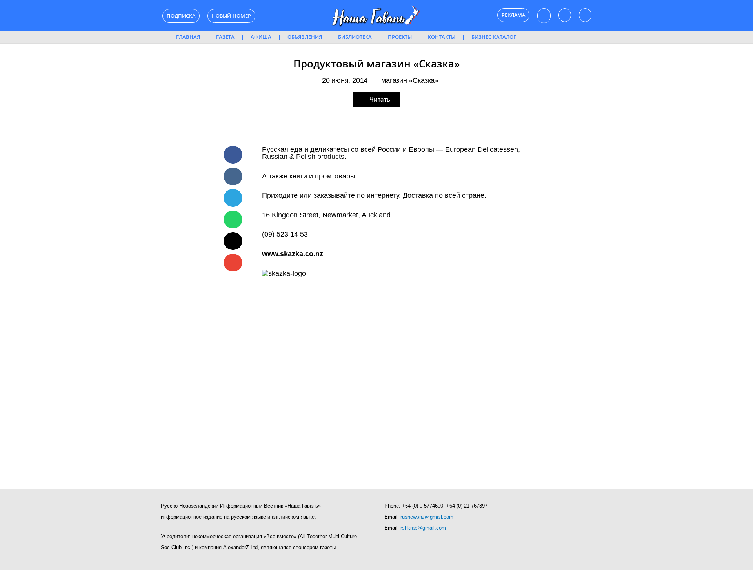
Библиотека (355, 37)
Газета (225, 37)
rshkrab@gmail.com (423, 528)
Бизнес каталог (493, 37)
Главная (188, 37)
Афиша (261, 37)
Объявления (304, 37)
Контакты (441, 37)
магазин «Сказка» (409, 80)
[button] (233, 155)
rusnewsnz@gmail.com (426, 517)
